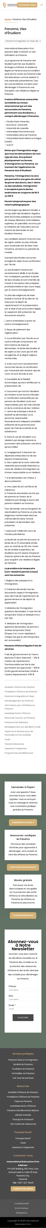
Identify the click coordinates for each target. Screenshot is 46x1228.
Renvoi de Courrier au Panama (20, 717)
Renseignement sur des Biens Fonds (22, 726)
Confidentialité (21, 1203)
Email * (12, 1005)
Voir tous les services (23, 1078)
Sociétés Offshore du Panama (19, 687)
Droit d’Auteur (21, 1208)
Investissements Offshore (17, 713)
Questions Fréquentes (16, 748)
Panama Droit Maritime (16, 722)
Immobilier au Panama (23, 1073)
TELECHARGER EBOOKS (23, 915)
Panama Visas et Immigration (23, 1059)
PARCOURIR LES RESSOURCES (23, 867)
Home (8, 19)
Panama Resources (14, 744)
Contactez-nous (23, 1188)
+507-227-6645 (25, 1182)
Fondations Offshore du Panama (21, 691)
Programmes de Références (19, 753)
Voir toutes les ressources (23, 1123)
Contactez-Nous (27, 4)
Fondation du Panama (23, 1068)
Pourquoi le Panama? (23, 1119)
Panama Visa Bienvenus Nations (23, 1110)
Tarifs (7, 739)
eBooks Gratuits (23, 1114)
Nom (11, 996)
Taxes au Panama (23, 1101)
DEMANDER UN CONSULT (23, 822)
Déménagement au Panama (19, 700)
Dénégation (21, 1213)
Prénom (12, 986)
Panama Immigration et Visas (19, 696)
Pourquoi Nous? (23, 1138)
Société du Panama (23, 1064)
